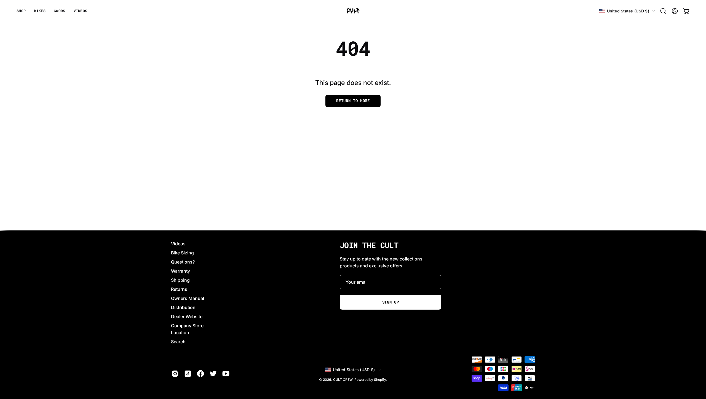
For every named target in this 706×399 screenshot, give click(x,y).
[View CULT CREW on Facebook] (200, 373)
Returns (179, 289)
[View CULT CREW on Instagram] (175, 373)
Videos (178, 243)
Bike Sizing (182, 253)
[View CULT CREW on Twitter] (213, 373)
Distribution (183, 307)
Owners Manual (187, 298)
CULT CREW (342, 379)
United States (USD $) (628, 11)
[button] (59, 11)
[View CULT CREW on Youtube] (226, 373)
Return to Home (353, 100)
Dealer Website (186, 316)
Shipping (180, 280)
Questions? (183, 262)
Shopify (380, 379)
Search (178, 341)
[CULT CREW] (353, 11)
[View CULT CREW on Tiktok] (188, 373)
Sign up (390, 302)
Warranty (180, 271)
